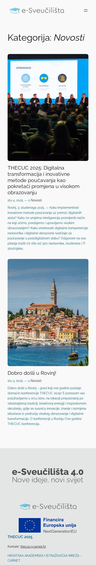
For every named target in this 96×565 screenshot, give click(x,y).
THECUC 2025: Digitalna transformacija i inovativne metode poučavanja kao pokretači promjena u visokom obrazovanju (43, 180)
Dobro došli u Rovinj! (32, 373)
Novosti (36, 200)
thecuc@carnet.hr (33, 546)
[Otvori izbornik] (85, 10)
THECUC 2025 (20, 537)
